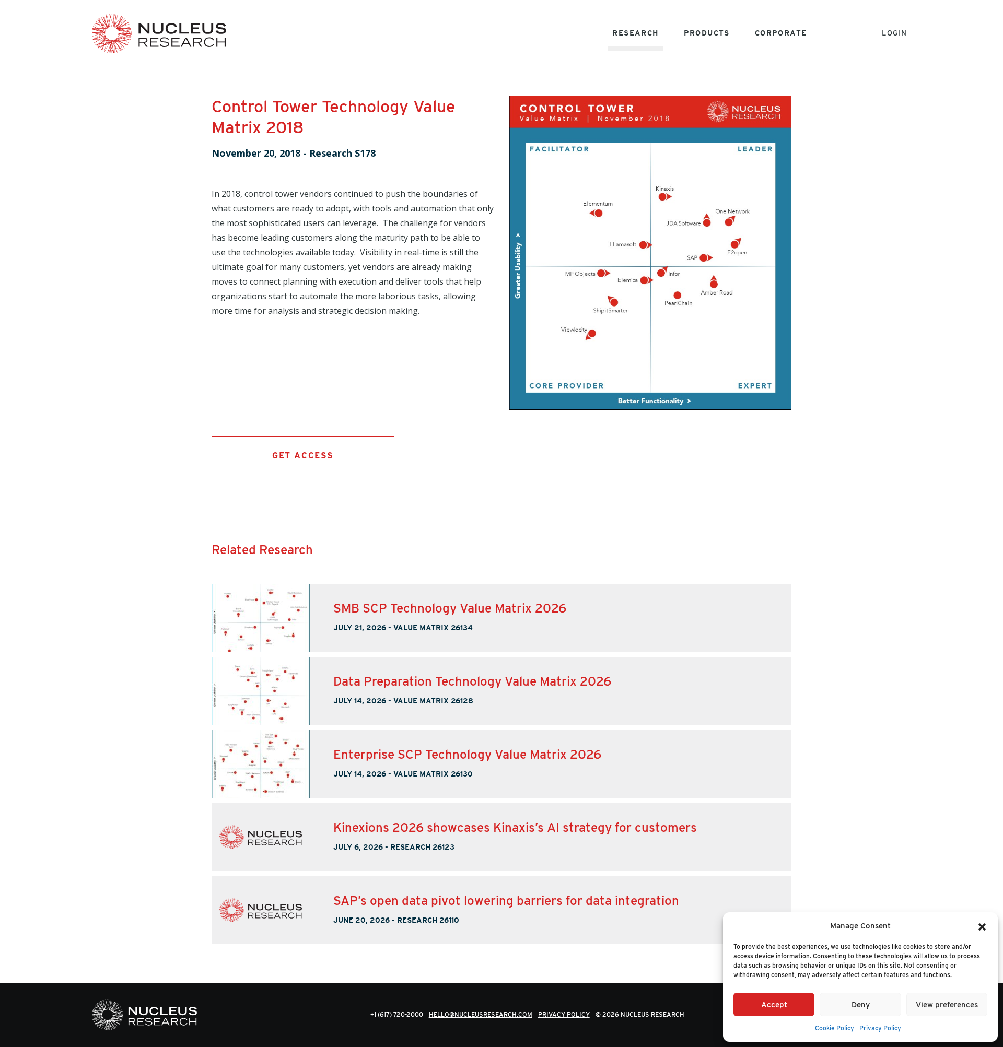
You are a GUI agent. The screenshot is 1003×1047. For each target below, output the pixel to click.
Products (707, 33)
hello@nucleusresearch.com (480, 1014)
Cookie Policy (834, 1028)
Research (635, 33)
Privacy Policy (880, 1028)
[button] (982, 926)
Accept (774, 1004)
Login (894, 33)
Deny (861, 1004)
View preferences (947, 1004)
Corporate (781, 33)
